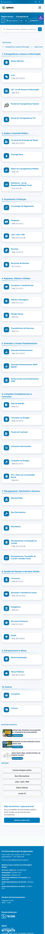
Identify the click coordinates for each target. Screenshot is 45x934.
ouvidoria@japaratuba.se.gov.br (17, 860)
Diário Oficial (22, 787)
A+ (22, 21)
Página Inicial (7, 17)
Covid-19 (22, 793)
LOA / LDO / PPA (22, 782)
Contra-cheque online (22, 770)
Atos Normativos (22, 776)
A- (26, 21)
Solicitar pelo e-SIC (22, 820)
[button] (41, 18)
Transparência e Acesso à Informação (15, 47)
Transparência (7, 2)
